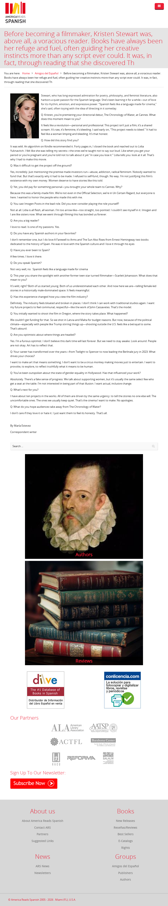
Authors (125, 879)
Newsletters (42, 873)
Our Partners (24, 717)
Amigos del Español (46, 73)
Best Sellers (126, 834)
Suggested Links (43, 841)
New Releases (125, 821)
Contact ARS (42, 827)
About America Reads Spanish (42, 821)
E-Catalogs (125, 841)
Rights (125, 848)
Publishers (125, 873)
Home (26, 73)
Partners (42, 834)
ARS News (42, 866)
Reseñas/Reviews (125, 827)
